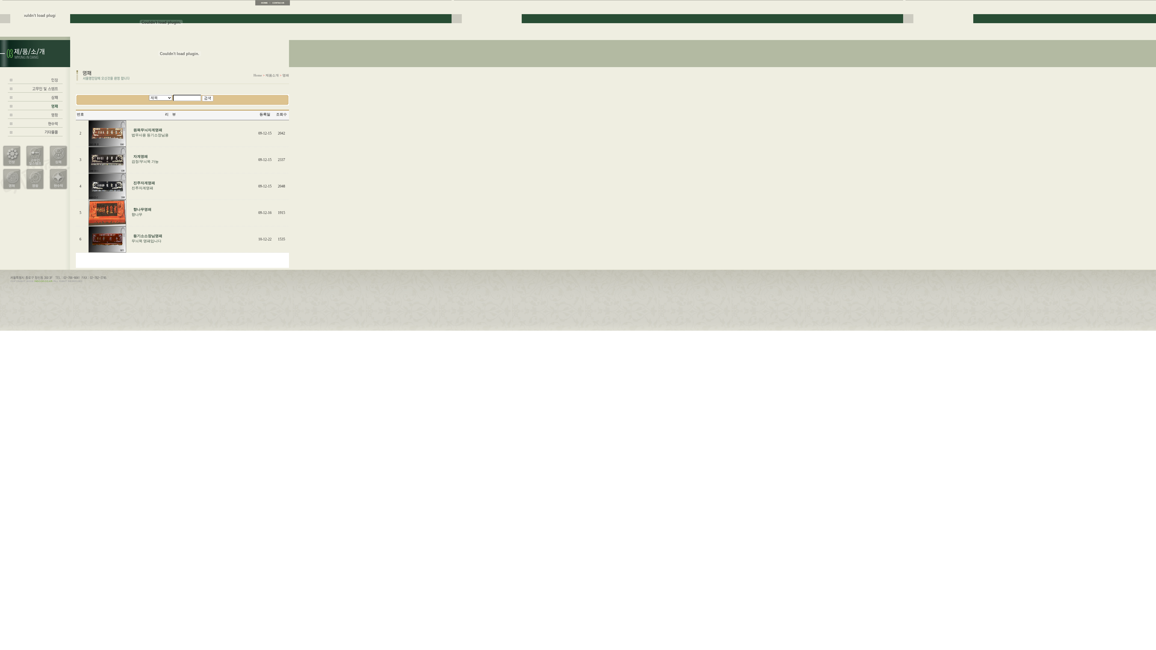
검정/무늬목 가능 (145, 161)
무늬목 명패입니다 (146, 241)
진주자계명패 (142, 188)
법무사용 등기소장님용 (150, 135)
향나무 (137, 214)
